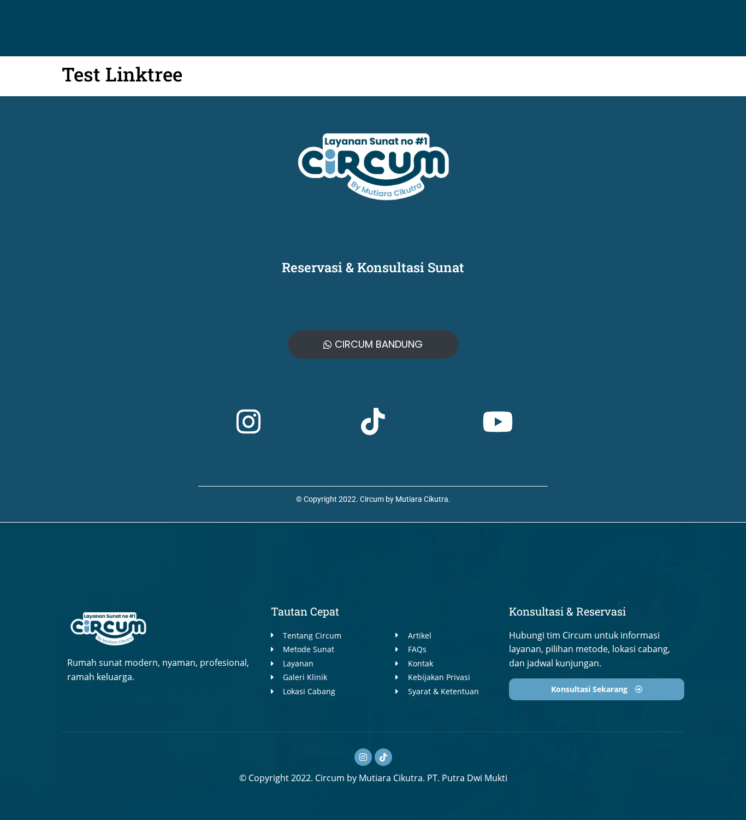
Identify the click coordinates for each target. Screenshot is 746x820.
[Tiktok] (383, 757)
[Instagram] (363, 757)
